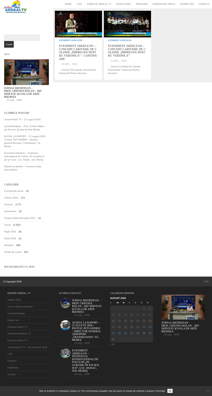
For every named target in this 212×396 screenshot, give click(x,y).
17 (113, 327)
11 (119, 321)
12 (125, 321)
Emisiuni (8, 204)
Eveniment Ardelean (70, 40)
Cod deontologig (16, 313)
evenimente (89, 69)
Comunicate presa (163, 4)
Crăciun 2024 (11, 197)
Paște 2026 (10, 238)
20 (131, 327)
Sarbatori (9, 245)
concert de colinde (71, 69)
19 (125, 327)
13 (131, 321)
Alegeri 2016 (14, 299)
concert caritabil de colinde (125, 66)
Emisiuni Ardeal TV (99, 4)
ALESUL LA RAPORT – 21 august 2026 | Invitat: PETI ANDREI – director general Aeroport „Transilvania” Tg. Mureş (24, 141)
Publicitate (123, 4)
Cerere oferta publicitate (20, 306)
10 (113, 321)
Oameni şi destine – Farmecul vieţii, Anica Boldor (23, 168)
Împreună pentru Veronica (72, 73)
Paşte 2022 (10, 231)
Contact (204, 4)
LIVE (79, 4)
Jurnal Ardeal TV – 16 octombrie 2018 (27, 347)
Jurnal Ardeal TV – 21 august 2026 (22, 119)
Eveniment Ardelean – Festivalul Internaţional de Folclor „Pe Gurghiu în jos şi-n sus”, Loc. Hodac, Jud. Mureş (24, 156)
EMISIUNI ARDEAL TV (19, 333)
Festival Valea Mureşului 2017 (20, 218)
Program (141, 4)
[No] (208, 391)
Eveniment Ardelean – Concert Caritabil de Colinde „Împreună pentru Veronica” (127, 50)
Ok (170, 391)
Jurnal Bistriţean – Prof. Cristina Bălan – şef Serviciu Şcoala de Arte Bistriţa (25, 128)
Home (68, 4)
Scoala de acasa (13, 252)
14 (137, 321)
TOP (206, 281)
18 (119, 327)
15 (144, 321)
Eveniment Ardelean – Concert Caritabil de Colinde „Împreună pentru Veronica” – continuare (78, 52)
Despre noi (187, 4)
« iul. (112, 344)
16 (150, 321)
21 (137, 327)
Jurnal (7, 224)
